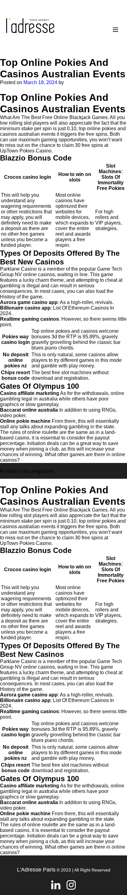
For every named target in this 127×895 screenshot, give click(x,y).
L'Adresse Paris (36, 870)
